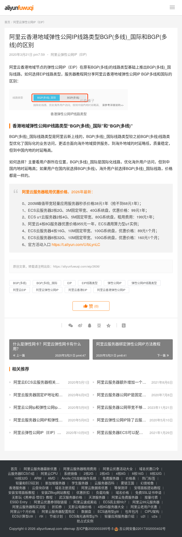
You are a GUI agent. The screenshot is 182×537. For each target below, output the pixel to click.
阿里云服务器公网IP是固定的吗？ (125, 394)
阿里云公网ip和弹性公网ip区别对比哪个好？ (51, 407)
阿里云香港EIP (77, 290)
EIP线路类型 (90, 283)
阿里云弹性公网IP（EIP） (70, 54)
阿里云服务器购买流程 (29, 506)
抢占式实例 (85, 521)
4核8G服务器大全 (111, 506)
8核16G (138, 473)
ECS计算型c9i (22, 516)
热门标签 (148, 478)
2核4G (104, 473)
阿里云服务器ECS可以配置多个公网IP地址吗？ (135, 432)
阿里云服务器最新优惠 (40, 468)
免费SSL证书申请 (148, 492)
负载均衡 (102, 492)
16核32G (21, 478)
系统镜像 (70, 473)
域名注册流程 (65, 487)
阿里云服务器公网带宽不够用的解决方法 (131, 407)
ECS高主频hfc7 (114, 502)
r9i (41, 516)
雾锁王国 (127, 483)
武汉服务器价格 (70, 497)
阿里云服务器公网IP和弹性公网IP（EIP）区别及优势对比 (51, 420)
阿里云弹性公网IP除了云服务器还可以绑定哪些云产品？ (135, 420)
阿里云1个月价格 (22, 511)
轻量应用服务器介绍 (119, 516)
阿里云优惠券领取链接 (50, 502)
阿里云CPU (49, 473)
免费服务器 (111, 478)
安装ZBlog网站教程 (55, 492)
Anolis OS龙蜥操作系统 (79, 478)
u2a (154, 516)
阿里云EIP (19, 290)
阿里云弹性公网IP (47, 290)
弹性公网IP (115, 283)
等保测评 (120, 487)
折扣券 (57, 506)
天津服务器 (97, 497)
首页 (7, 22)
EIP (69, 283)
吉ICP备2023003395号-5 (95, 528)
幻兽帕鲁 (147, 483)
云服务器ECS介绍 (21, 473)
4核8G (121, 473)
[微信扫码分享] (70, 325)
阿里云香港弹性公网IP (111, 290)
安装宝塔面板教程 (21, 492)
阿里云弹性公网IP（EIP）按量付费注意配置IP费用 (51, 432)
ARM (37, 478)
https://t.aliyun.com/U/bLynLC (76, 244)
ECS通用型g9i (108, 511)
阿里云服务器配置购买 (58, 511)
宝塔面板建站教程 (147, 487)
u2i (143, 516)
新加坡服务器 (55, 483)
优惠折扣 (83, 492)
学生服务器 (80, 483)
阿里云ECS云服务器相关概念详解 (42, 382)
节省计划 (56, 516)
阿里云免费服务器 (125, 497)
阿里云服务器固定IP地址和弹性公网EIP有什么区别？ (51, 394)
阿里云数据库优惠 (94, 487)
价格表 (131, 478)
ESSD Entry (18, 502)
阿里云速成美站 (85, 502)
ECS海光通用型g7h (83, 516)
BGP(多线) (20, 283)
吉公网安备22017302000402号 (142, 528)
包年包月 (131, 511)
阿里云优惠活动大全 (118, 468)
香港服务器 (17, 487)
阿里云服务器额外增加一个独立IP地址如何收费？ (135, 382)
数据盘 (86, 511)
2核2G (88, 473)
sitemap (69, 528)
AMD (51, 478)
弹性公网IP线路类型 (144, 283)
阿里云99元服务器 (145, 502)
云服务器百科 (104, 483)
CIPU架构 (152, 511)
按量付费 (151, 497)
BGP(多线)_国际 (46, 283)
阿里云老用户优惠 (144, 506)
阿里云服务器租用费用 (79, 468)
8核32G (156, 473)
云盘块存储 (40, 487)
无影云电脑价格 (79, 506)
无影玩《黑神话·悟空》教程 (32, 497)
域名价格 (122, 492)
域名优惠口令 (149, 468)
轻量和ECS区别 (27, 483)
